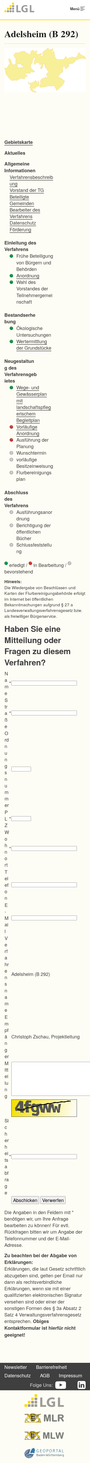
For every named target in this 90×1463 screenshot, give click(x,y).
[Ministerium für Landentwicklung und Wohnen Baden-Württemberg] (45, 1435)
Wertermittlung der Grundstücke (33, 344)
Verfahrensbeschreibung (31, 180)
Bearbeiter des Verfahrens (25, 212)
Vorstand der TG (27, 190)
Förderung (20, 229)
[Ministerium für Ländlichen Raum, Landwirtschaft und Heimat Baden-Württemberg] (45, 1418)
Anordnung (27, 275)
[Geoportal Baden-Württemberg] (45, 1453)
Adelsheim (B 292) (41, 34)
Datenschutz (23, 222)
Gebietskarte (18, 142)
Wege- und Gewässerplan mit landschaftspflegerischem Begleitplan (33, 403)
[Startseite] (19, 7)
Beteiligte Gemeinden (22, 199)
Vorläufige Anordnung (27, 429)
